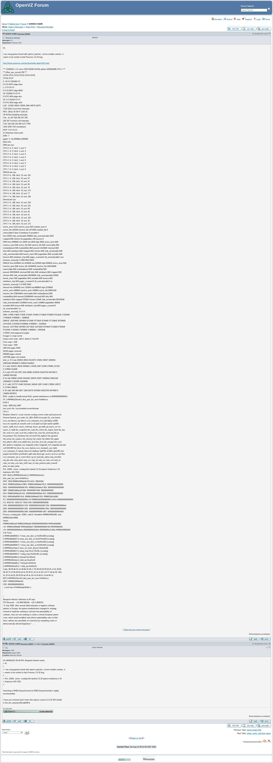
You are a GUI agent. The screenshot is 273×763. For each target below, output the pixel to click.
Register (248, 19)
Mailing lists (14, 24)
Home (267, 19)
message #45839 (24, 34)
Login (258, 19)
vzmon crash (11, 34)
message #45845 (27, 644)
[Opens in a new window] (28, 712)
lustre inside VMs (254, 730)
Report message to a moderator (259, 634)
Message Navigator (45, 27)
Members (218, 19)
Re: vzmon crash (12, 644)
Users (23, 24)
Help (238, 19)
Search (229, 19)
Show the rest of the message (136, 630)
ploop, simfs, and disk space (259, 733)
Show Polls (30, 27)
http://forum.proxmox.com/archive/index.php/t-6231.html (26, 63)
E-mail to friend (8, 30)
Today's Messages (15, 27)
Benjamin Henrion (13, 38)
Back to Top (136, 738)
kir (7, 648)
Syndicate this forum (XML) (252, 741)
